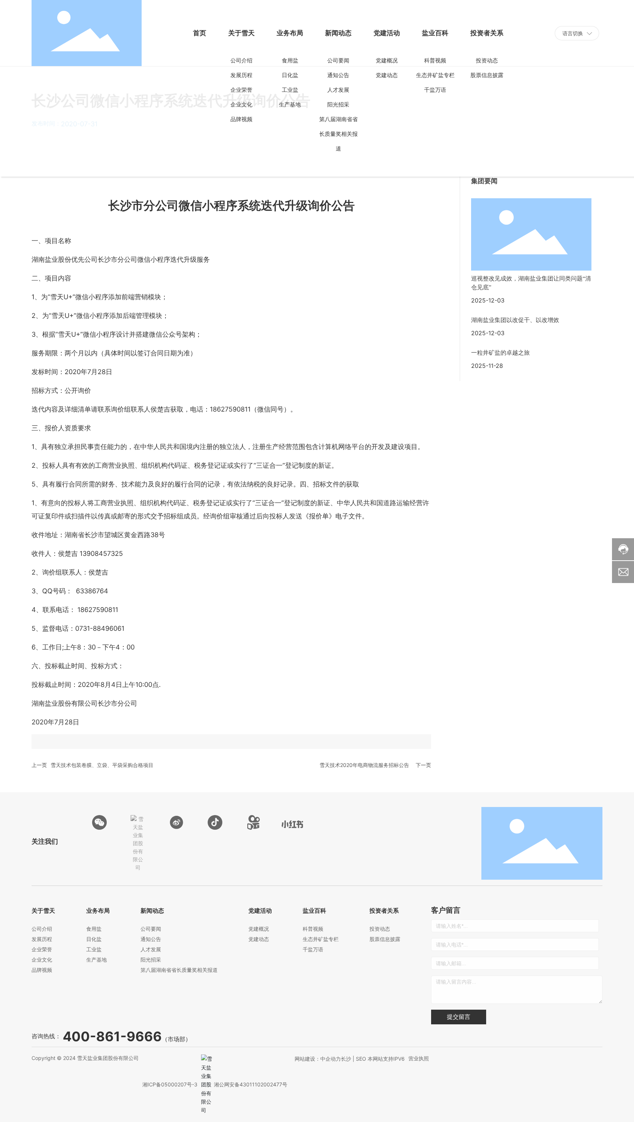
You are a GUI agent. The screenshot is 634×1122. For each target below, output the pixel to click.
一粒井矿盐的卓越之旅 (500, 353)
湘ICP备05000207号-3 (169, 1084)
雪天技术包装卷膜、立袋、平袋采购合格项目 (102, 765)
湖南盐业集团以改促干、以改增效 (515, 320)
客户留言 (445, 910)
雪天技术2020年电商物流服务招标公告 (364, 765)
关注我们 (45, 841)
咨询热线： (46, 1036)
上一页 (39, 765)
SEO (361, 1059)
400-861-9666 (112, 1036)
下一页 (423, 765)
